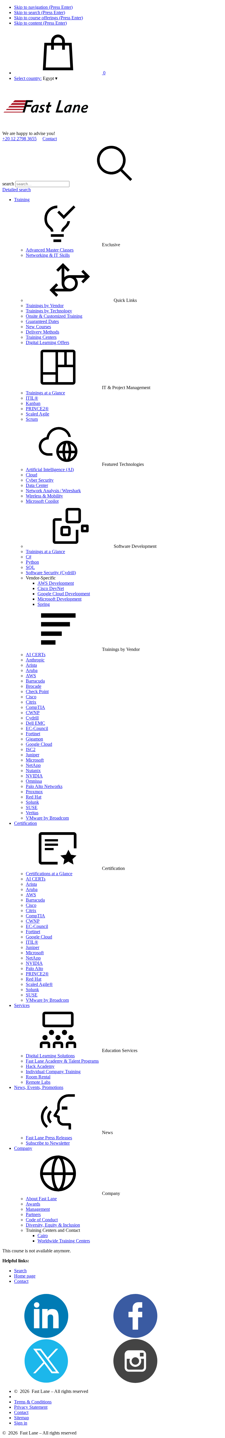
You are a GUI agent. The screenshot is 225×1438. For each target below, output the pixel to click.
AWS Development (56, 583)
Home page (24, 1275)
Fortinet (33, 733)
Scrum (32, 419)
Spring (44, 604)
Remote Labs (38, 1082)
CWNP (33, 712)
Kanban (33, 403)
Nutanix (33, 770)
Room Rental (38, 1076)
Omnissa (34, 781)
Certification (25, 823)
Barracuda (35, 680)
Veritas (32, 812)
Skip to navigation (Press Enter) (43, 7)
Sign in (20, 1422)
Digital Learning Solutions (50, 1055)
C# (28, 556)
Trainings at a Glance (45, 392)
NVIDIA (34, 775)
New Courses (38, 326)
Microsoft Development (59, 598)
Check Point (37, 691)
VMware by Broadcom (47, 817)
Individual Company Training (53, 1071)
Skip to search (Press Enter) (39, 12)
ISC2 (30, 749)
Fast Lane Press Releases (49, 1137)
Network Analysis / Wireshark (53, 490)
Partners (33, 1214)
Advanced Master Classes (50, 249)
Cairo (43, 1235)
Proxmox (34, 791)
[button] (50, 78)
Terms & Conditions (33, 1401)
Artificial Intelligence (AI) (50, 469)
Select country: (28, 78)
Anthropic (35, 659)
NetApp (33, 765)
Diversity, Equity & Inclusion (53, 1224)
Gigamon (34, 738)
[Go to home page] (46, 128)
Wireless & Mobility (44, 495)
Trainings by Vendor (45, 305)
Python (32, 562)
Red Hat (33, 796)
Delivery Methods (42, 331)
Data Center (37, 485)
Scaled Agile (37, 413)
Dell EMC (35, 723)
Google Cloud (39, 744)
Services (22, 1005)
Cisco (31, 696)
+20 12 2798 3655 (19, 138)
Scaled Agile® (39, 984)
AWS (31, 675)
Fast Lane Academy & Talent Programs (62, 1061)
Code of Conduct (42, 1219)
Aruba (32, 670)
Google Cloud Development (64, 593)
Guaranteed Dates (42, 321)
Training (22, 199)
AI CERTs (35, 654)
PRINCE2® (37, 408)
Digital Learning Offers (47, 342)
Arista (31, 665)
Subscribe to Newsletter (48, 1143)
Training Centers (41, 337)
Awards (33, 1203)
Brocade (33, 686)
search (8, 183)
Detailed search (16, 189)
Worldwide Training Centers (64, 1240)
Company (23, 1148)
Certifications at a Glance (49, 873)
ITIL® (32, 398)
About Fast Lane (41, 1198)
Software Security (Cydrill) (51, 572)
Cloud (31, 474)
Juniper (32, 754)
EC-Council (37, 728)
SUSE (32, 807)
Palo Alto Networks (44, 786)
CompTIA (35, 707)
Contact (49, 138)
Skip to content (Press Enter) (40, 22)
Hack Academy (40, 1066)
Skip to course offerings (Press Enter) (48, 17)
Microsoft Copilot (42, 501)
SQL (30, 567)
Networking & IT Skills (48, 255)
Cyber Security (40, 480)
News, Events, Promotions (38, 1087)
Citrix (31, 702)
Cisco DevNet (51, 588)
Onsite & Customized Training (54, 316)
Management (38, 1209)
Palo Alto (34, 968)
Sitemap (21, 1417)
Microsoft (35, 760)
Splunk (32, 802)
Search (20, 1270)
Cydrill (32, 717)
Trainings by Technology (49, 310)
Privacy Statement (30, 1407)
